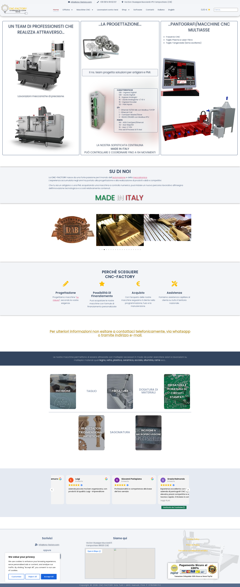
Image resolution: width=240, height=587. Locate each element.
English (171, 9)
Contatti (150, 9)
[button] (51, 231)
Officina (66, 9)
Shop (124, 9)
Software (138, 9)
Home (56, 9)
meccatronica (140, 177)
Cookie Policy (192, 539)
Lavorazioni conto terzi (107, 9)
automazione (119, 177)
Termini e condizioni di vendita (193, 550)
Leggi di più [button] (151, 500)
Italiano (161, 9)
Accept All (49, 576)
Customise (16, 576)
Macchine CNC (83, 9)
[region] (32, 567)
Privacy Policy (193, 544)
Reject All (32, 576)
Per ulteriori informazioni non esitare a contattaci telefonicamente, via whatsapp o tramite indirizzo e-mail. (120, 333)
